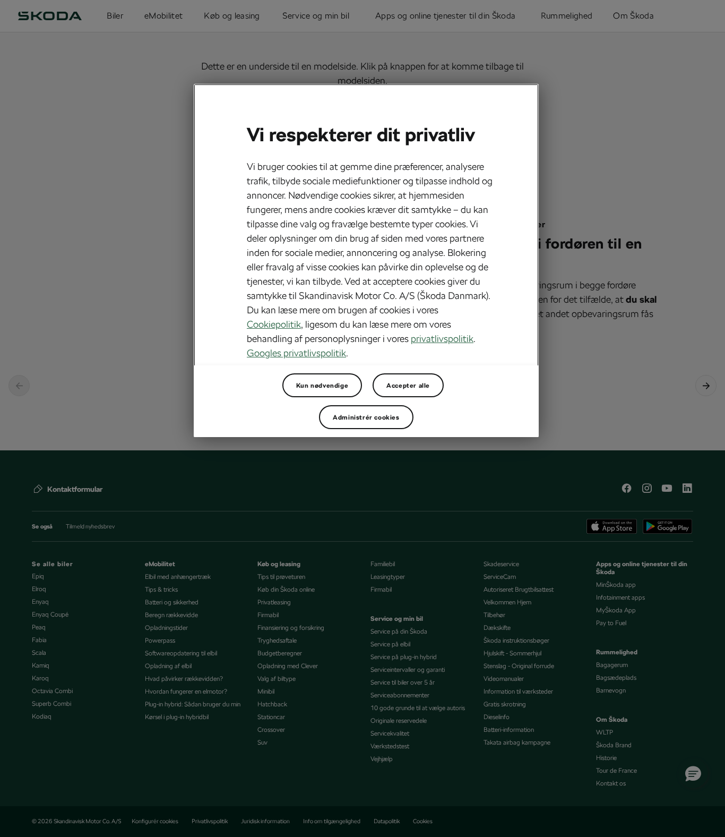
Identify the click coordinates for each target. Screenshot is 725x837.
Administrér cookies (366, 417)
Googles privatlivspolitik (296, 352)
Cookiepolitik (274, 324)
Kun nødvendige (322, 385)
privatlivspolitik (442, 338)
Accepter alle (408, 385)
